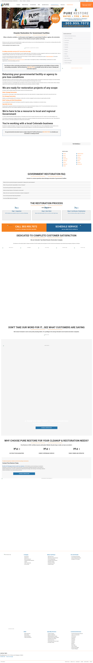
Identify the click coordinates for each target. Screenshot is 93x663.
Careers (25, 561)
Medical (65, 53)
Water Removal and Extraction (53, 557)
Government (66, 42)
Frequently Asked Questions (29, 560)
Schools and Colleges (68, 60)
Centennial (65, 160)
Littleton (79, 157)
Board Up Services (51, 639)
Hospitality (66, 47)
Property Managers (67, 62)
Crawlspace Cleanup (51, 562)
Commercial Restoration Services (70, 35)
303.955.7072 (29, 226)
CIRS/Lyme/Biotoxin (27, 637)
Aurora (64, 155)
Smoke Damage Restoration (76, 557)
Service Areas (26, 564)
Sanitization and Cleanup (52, 638)
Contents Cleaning (51, 633)
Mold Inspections (27, 633)
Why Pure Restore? (27, 559)
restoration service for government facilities (16, 59)
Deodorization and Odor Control (53, 641)
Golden (64, 165)
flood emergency (50, 56)
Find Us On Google (9, 656)
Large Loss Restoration (68, 38)
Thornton (79, 162)
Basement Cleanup (51, 561)
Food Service (66, 40)
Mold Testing (26, 634)
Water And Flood (51, 556)
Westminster (80, 164)
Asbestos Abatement (51, 634)
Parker (79, 160)
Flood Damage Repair (51, 559)
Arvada (64, 153)
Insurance (66, 51)
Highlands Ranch (80, 153)
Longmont (79, 158)
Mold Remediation (27, 636)
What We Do (26, 557)
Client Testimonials (27, 562)
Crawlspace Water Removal (52, 560)
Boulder (64, 157)
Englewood (65, 164)
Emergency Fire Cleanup (75, 559)
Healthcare (66, 44)
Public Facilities (67, 58)
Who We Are (26, 556)
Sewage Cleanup (51, 564)
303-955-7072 (31, 67)
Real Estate (66, 56)
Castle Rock (65, 158)
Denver (64, 162)
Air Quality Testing (51, 642)
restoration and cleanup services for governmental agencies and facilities (32, 65)
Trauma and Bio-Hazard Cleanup (53, 637)
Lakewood (79, 155)
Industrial (66, 49)
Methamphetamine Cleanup (52, 636)
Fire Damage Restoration (75, 556)
